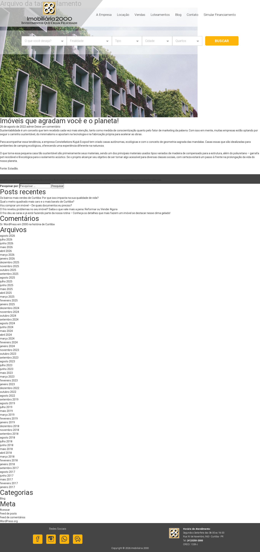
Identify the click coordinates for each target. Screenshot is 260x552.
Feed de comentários (12, 517)
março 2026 (7, 254)
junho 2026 (6, 243)
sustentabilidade (124, 179)
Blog (178, 15)
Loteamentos (160, 15)
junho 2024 (6, 327)
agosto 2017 (7, 471)
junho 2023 (6, 369)
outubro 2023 (8, 353)
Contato (192, 15)
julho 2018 (6, 441)
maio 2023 (6, 372)
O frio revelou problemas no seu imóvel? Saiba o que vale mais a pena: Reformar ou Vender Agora (58, 209)
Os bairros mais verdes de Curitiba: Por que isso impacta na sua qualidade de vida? (51, 197)
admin (30, 126)
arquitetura (17, 179)
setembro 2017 (9, 468)
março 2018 (7, 456)
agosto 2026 (7, 235)
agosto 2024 (7, 323)
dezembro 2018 (9, 426)
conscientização (33, 179)
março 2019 (7, 414)
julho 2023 (6, 365)
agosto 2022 (7, 395)
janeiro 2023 (7, 384)
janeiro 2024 (7, 346)
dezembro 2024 (9, 308)
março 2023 (7, 376)
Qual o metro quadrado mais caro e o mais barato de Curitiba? (37, 201)
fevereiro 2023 (9, 380)
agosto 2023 (7, 361)
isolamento (98, 179)
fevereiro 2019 (9, 418)
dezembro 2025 (9, 262)
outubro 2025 (8, 270)
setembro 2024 (9, 319)
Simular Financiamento (220, 15)
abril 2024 (6, 334)
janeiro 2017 (7, 487)
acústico (5, 179)
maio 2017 (6, 479)
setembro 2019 (9, 399)
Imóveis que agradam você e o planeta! (59, 121)
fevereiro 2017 (9, 483)
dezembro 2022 (9, 388)
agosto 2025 (7, 277)
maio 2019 (6, 410)
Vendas (140, 15)
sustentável (141, 179)
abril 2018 (6, 452)
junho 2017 (6, 475)
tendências (154, 179)
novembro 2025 (9, 266)
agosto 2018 (7, 437)
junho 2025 (6, 285)
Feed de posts (8, 513)
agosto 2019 (7, 403)
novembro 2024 (9, 311)
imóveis (86, 179)
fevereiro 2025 (9, 300)
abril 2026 (6, 250)
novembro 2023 (9, 349)
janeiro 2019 (7, 422)
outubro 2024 (8, 315)
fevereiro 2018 (9, 460)
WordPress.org (9, 521)
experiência (75, 179)
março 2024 (7, 338)
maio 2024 (6, 330)
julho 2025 (6, 281)
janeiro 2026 (7, 258)
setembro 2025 (9, 273)
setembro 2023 (9, 357)
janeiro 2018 (7, 464)
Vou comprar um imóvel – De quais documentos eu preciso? (36, 205)
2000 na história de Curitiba (38, 224)
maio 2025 (6, 289)
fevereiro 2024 (9, 342)
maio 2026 (6, 247)
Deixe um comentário (47, 126)
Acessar (5, 509)
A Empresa (104, 15)
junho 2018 (6, 445)
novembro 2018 (9, 429)
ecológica (62, 179)
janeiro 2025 (7, 304)
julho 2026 (6, 239)
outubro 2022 (8, 391)
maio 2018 (6, 449)
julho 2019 (6, 407)
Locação (123, 15)
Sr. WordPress (8, 224)
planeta (109, 179)
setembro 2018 (9, 433)
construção (50, 179)
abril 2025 (6, 292)
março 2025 (7, 296)
